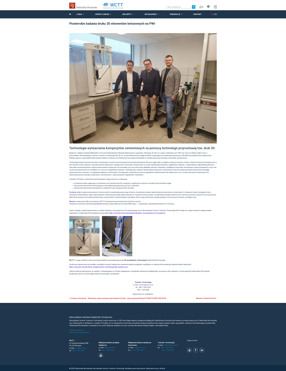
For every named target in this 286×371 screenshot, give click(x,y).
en (216, 14)
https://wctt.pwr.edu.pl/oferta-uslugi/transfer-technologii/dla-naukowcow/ (98, 267)
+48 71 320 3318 (78, 351)
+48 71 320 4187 (137, 350)
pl (212, 14)
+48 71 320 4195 (167, 348)
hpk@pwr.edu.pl (109, 348)
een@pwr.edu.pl (139, 348)
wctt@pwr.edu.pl (81, 348)
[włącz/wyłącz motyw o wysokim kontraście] (208, 6)
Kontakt (197, 14)
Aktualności (150, 14)
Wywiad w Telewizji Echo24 (206, 298)
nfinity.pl (162, 368)
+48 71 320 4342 (167, 350)
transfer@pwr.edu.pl (145, 285)
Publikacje (175, 14)
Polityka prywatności (76, 330)
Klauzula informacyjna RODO (79, 332)
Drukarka (72, 192)
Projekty (126, 14)
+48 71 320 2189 (108, 350)
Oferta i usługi (102, 14)
